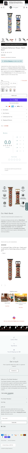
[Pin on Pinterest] (7, 125)
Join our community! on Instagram (14, 321)
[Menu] (1, 7)
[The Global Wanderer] (14, 7)
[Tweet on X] (4, 125)
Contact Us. (14, 370)
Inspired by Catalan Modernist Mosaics (14, 44)
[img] (5, 52)
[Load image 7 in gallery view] (14, 23)
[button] (20, 137)
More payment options (14, 103)
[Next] (25, 328)
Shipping (3, 57)
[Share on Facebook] (6, 125)
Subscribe (14, 422)
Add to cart (14, 95)
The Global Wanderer (8, 448)
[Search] (4, 7)
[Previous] (2, 328)
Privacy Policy (3, 440)
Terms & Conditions (11, 440)
